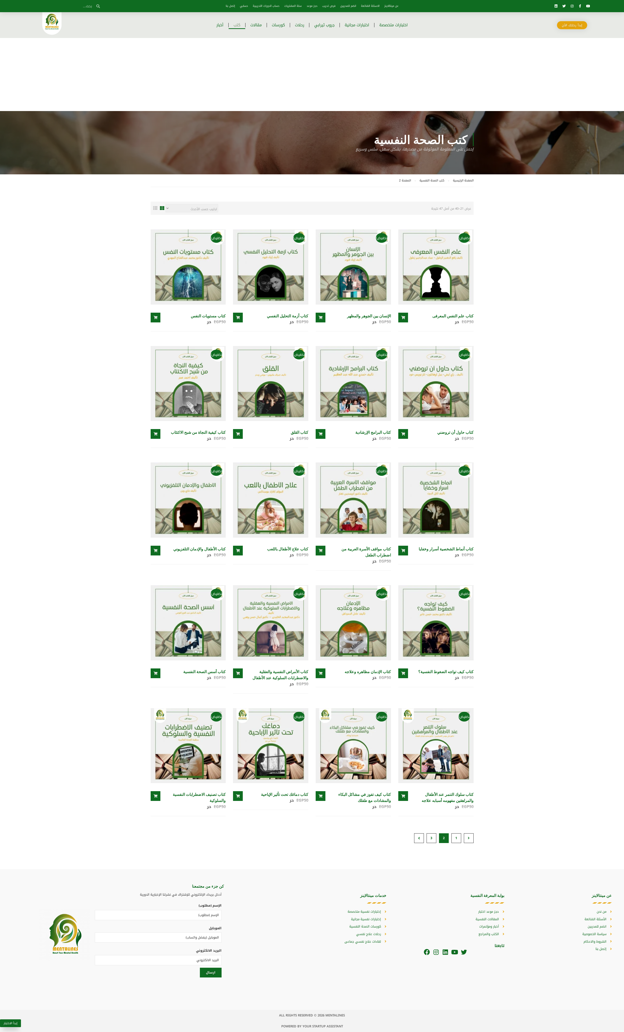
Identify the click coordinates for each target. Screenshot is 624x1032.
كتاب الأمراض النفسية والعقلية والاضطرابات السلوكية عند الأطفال (280, 674)
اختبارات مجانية (357, 25)
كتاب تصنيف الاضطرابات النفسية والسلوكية (199, 797)
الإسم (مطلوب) (210, 905)
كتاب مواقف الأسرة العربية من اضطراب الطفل (366, 552)
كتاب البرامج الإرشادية (373, 432)
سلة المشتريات (293, 6)
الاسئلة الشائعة (370, 6)
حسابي (244, 6)
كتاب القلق (299, 432)
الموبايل (215, 928)
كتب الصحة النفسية (431, 180)
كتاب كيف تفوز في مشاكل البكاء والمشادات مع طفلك (364, 797)
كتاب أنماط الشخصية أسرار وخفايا (446, 548)
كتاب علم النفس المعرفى (453, 315)
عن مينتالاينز (391, 6)
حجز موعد (312, 6)
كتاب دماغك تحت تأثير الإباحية (284, 794)
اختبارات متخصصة (393, 25)
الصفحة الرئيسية (463, 180)
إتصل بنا (230, 6)
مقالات (256, 25)
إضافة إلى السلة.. (403, 317)
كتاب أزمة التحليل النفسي (287, 315)
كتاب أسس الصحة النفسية (204, 671)
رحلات (299, 25)
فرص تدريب (328, 6)
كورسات (278, 25)
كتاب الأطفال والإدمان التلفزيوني (199, 548)
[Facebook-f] (580, 6)
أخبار (220, 25)
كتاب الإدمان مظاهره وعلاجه (368, 671)
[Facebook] (427, 952)
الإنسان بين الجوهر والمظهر (369, 315)
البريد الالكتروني (209, 951)
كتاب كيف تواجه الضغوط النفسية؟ (446, 671)
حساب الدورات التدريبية (266, 6)
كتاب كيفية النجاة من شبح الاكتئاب (198, 432)
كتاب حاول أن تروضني (455, 432)
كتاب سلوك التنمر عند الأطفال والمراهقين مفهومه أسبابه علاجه (448, 797)
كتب (237, 25)
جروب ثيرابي (324, 25)
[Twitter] (564, 6)
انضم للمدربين (348, 6)
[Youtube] (588, 6)
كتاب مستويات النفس (208, 315)
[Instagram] (572, 6)
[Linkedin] (556, 6)
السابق (469, 838)
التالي (419, 838)
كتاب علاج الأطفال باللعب (287, 548)
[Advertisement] (312, 74)
